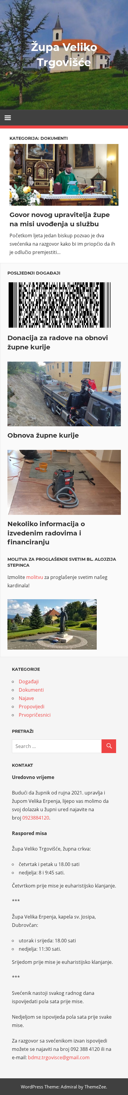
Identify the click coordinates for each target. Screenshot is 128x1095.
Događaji (29, 681)
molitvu (34, 577)
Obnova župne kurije (43, 435)
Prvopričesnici (35, 715)
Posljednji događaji (33, 273)
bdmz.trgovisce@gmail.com (59, 1057)
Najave (26, 698)
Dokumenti (31, 690)
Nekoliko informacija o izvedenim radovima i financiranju (46, 533)
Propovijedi (31, 706)
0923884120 (35, 817)
